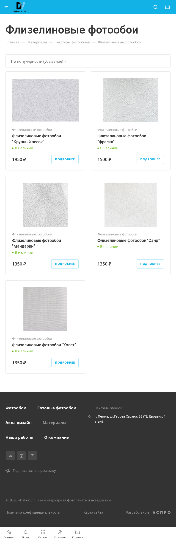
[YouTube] (32, 455)
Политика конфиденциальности (33, 512)
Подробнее (65, 159)
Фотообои (16, 407)
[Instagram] (21, 455)
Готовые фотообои (56, 407)
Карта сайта (93, 512)
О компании (56, 437)
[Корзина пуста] (167, 7)
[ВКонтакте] (10, 455)
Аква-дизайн (19, 422)
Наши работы (19, 437)
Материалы (54, 422)
